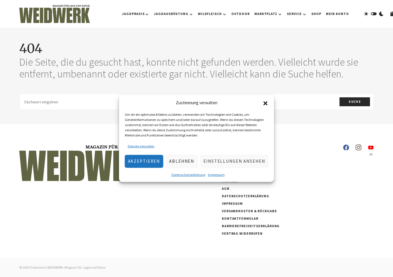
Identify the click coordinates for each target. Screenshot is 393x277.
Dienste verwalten (141, 146)
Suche (355, 102)
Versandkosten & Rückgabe (249, 211)
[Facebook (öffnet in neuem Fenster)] (346, 150)
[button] (265, 103)
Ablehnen (181, 161)
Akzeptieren (144, 161)
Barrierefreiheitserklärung (251, 226)
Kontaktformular (240, 218)
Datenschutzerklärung (188, 174)
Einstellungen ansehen (234, 161)
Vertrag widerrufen (242, 233)
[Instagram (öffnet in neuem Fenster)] (358, 150)
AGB (226, 188)
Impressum (216, 174)
